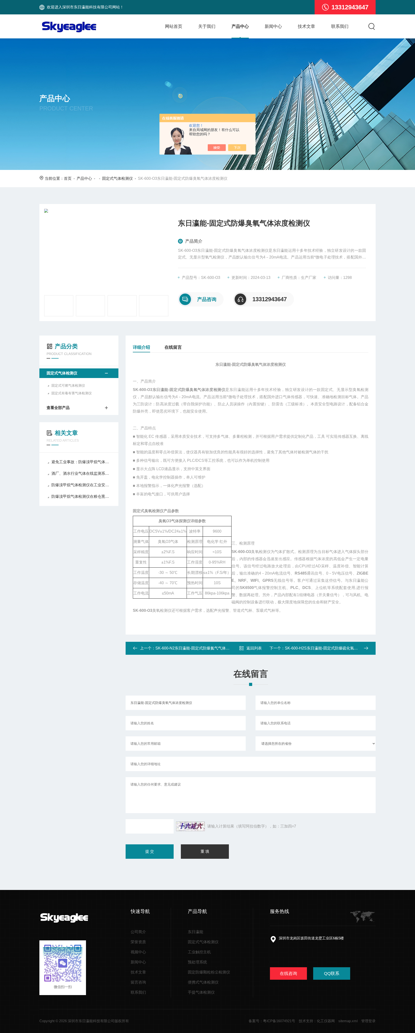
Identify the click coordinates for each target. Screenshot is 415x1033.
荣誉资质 (138, 942)
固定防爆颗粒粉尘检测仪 (209, 972)
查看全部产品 (58, 408)
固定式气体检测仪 (117, 178)
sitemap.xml (348, 1021)
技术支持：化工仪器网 (317, 1021)
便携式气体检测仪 (203, 982)
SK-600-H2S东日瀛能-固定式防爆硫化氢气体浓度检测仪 (333, 648)
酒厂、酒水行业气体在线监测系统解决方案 (81, 473)
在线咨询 (288, 973)
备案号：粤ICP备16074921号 (272, 1021)
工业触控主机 (199, 952)
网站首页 (173, 26)
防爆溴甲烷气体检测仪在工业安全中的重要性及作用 (81, 485)
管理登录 (368, 1021)
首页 (68, 178)
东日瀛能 (195, 932)
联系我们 (339, 26)
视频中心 (138, 952)
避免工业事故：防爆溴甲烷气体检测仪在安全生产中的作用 (81, 462)
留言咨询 (138, 982)
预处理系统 (197, 962)
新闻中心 (273, 26)
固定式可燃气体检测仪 (68, 385)
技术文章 (306, 26)
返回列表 (254, 648)
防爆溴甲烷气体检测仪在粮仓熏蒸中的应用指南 (81, 496)
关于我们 (206, 26)
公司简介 (138, 932)
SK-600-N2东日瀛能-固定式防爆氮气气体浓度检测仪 (200, 648)
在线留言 (173, 347)
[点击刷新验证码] (190, 826)
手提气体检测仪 (201, 992)
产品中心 (240, 26)
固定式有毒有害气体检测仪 (71, 393)
